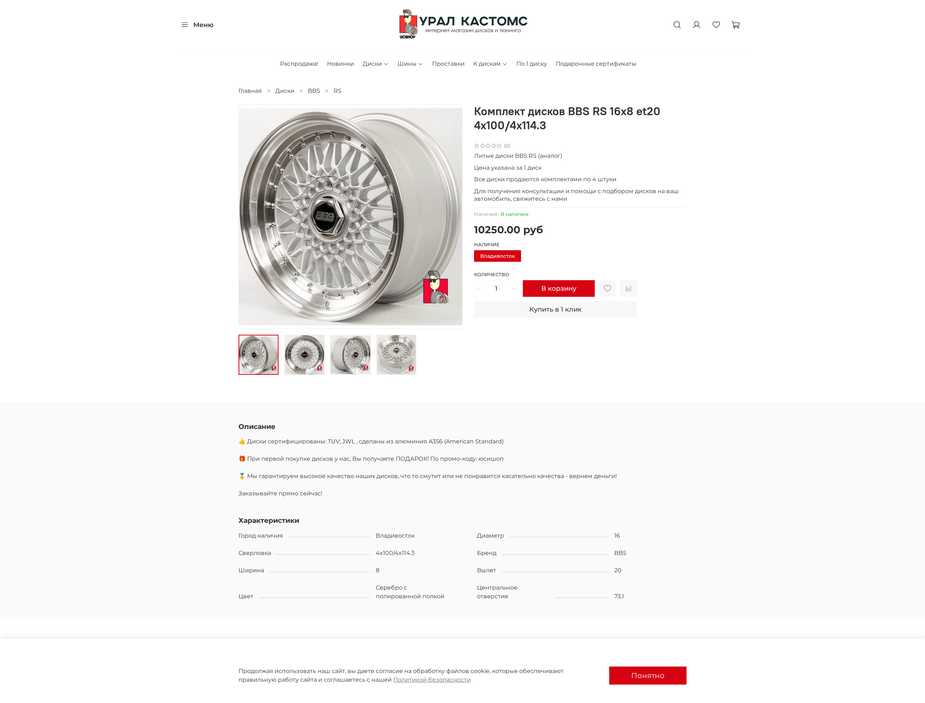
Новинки (340, 63)
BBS (314, 90)
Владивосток (497, 256)
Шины (407, 63)
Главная (250, 90)
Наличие (487, 244)
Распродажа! (299, 63)
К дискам (487, 63)
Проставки (448, 63)
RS (337, 90)
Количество (491, 274)
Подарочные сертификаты (596, 63)
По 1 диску (531, 63)
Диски (372, 63)
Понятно (647, 675)
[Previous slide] (250, 216)
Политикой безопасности (432, 679)
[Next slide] (451, 216)
